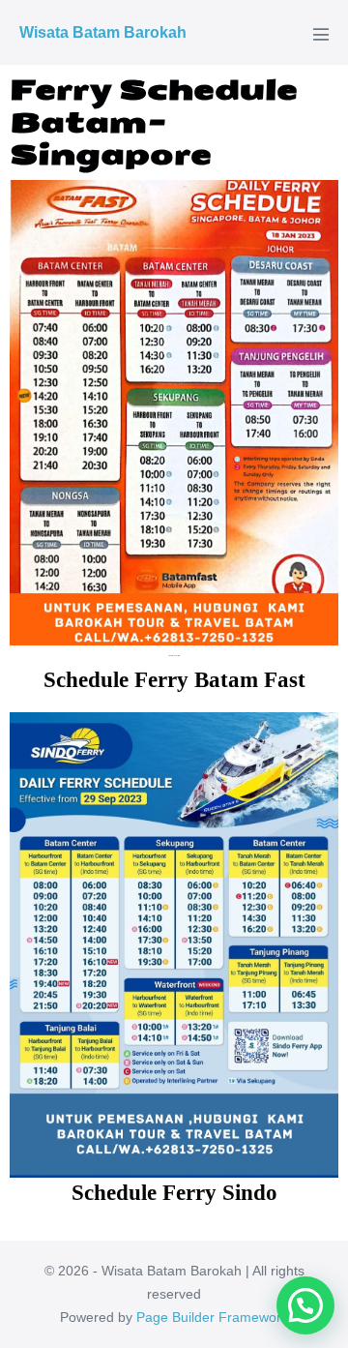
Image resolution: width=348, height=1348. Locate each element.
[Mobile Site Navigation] (321, 34)
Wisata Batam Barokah (103, 32)
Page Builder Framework (212, 1317)
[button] (305, 1305)
